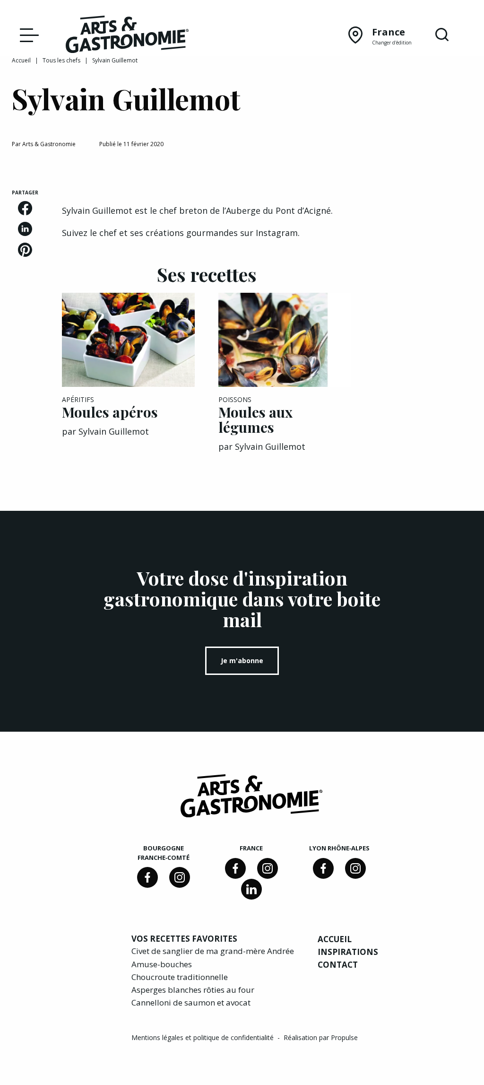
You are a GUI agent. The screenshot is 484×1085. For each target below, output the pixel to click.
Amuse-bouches (161, 964)
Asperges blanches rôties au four (192, 989)
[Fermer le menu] (27, 34)
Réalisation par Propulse (321, 1037)
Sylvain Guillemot (113, 431)
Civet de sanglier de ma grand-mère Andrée (212, 950)
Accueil (21, 60)
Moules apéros (110, 411)
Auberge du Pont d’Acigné (278, 210)
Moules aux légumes (255, 419)
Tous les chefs (61, 60)
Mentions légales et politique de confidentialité (203, 1037)
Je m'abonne (242, 660)
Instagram (277, 232)
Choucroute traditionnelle (179, 976)
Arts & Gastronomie (49, 144)
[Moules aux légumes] (284, 340)
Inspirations (348, 951)
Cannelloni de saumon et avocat (191, 1002)
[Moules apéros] (128, 340)
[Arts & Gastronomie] (127, 36)
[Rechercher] (442, 35)
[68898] (147, 877)
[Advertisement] (423, 331)
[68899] (251, 889)
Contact (338, 964)
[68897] (179, 877)
